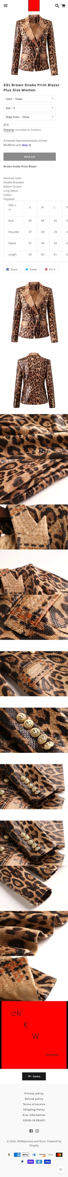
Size (8, 108)
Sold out (29, 156)
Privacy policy (34, 1093)
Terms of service (34, 1104)
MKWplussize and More (31, 1141)
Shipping (8, 129)
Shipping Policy (34, 1109)
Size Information (34, 1115)
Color (9, 99)
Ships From (12, 117)
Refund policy (34, 1098)
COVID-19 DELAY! (34, 1120)
